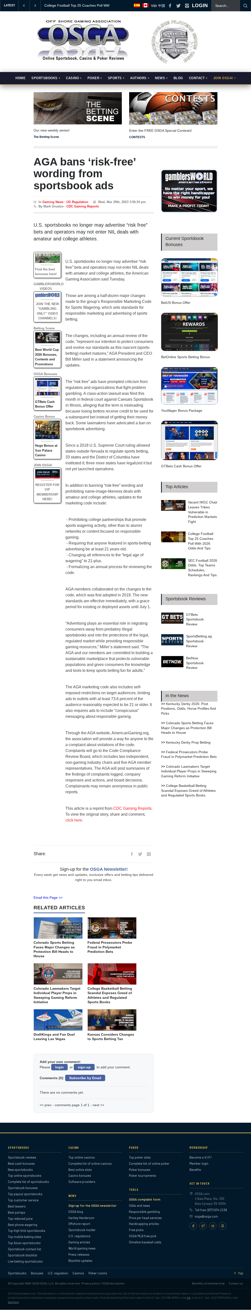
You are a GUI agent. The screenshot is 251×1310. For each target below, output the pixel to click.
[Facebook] (193, 1226)
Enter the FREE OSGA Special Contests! (160, 130)
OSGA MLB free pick (142, 1236)
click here (73, 820)
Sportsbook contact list (24, 1249)
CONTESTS (137, 137)
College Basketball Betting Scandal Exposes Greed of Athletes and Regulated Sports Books (188, 790)
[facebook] (170, 5)
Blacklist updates (80, 1261)
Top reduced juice (20, 1219)
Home (20, 78)
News (160, 78)
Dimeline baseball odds (145, 1242)
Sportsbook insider (82, 1230)
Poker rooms (97, 1273)
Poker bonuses (139, 1170)
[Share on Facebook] (131, 854)
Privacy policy (90, 1283)
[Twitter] (203, 1226)
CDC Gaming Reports (82, 206)
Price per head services (145, 1218)
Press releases (78, 1254)
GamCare (13, 1302)
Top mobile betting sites (24, 1237)
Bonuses (37, 1273)
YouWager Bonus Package (181, 410)
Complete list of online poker (149, 1163)
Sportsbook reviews (22, 1157)
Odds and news (139, 1205)
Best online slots (80, 1170)
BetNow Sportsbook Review (195, 663)
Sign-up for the (94, 869)
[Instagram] (222, 1226)
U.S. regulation (58, 1273)
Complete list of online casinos (90, 1163)
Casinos (78, 1273)
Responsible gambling (144, 1212)
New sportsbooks (20, 1170)
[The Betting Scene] (78, 105)
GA (188, 1297)
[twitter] (178, 5)
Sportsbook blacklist (22, 1255)
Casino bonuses (79, 1176)
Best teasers (17, 1206)
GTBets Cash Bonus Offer (181, 466)
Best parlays (16, 1212)
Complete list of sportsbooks (28, 1182)
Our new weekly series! (52, 130)
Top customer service (23, 1200)
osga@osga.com (206, 1216)
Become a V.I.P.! (200, 1157)
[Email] (212, 1226)
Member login (198, 1163)
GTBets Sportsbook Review (195, 619)
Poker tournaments (142, 1176)
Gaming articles (79, 1242)
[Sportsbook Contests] (173, 108)
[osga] (83, 61)
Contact (197, 78)
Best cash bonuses (21, 1163)
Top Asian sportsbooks (24, 1243)
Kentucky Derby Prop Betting (188, 742)
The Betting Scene (46, 137)
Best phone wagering (22, 1225)
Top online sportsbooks (24, 1176)
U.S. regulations (79, 1236)
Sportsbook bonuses (23, 1188)
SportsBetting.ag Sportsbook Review (199, 641)
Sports (115, 78)
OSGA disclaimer (113, 1283)
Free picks (136, 1230)
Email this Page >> (48, 897)
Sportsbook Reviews (185, 598)
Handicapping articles (144, 1224)
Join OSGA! (223, 78)
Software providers (81, 1182)
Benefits (195, 1170)
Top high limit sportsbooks (26, 1231)
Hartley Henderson (81, 1218)
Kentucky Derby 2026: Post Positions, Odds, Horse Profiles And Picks (188, 708)
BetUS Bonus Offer (175, 303)
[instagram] (187, 5)
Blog (178, 78)
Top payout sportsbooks (25, 1194)
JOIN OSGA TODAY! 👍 (62, 5)
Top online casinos (81, 1157)
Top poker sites (140, 1157)
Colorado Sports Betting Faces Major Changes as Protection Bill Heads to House (187, 728)
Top (240, 1273)
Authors (138, 78)
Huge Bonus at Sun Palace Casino (46, 450)
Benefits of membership (208, 1283)
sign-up (84, 1067)
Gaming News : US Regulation (65, 202)
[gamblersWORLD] (189, 211)
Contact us (236, 1283)
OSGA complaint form (144, 1199)
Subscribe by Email (85, 1078)
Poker (94, 78)
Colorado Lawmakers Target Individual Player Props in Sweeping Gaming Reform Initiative (188, 771)
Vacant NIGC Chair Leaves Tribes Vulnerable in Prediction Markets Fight (202, 511)
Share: (40, 854)
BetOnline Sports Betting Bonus (185, 357)
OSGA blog (75, 1212)
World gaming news (82, 1248)
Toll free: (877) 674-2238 (211, 1210)
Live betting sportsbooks (25, 1261)
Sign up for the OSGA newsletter (92, 1205)
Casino (72, 78)
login (59, 1067)
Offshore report (79, 1224)
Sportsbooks (44, 78)
